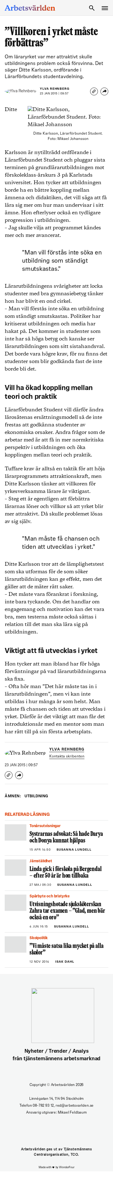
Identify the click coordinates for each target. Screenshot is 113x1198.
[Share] (104, 91)
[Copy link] (94, 91)
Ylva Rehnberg (54, 89)
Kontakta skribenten (66, 756)
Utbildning (36, 796)
